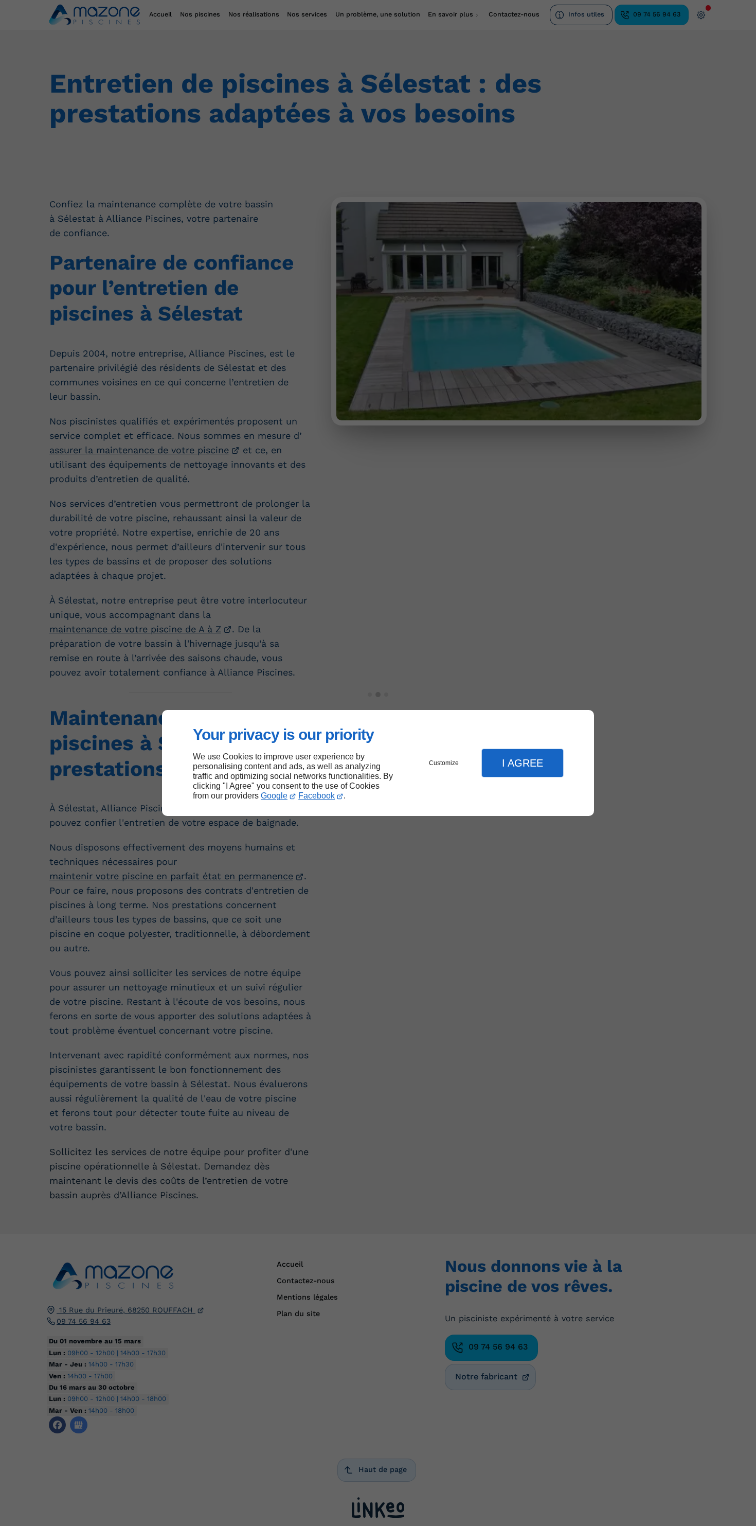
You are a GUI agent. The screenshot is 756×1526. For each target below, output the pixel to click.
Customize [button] (444, 763)
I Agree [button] (522, 763)
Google (274, 795)
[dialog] (378, 763)
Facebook (316, 795)
